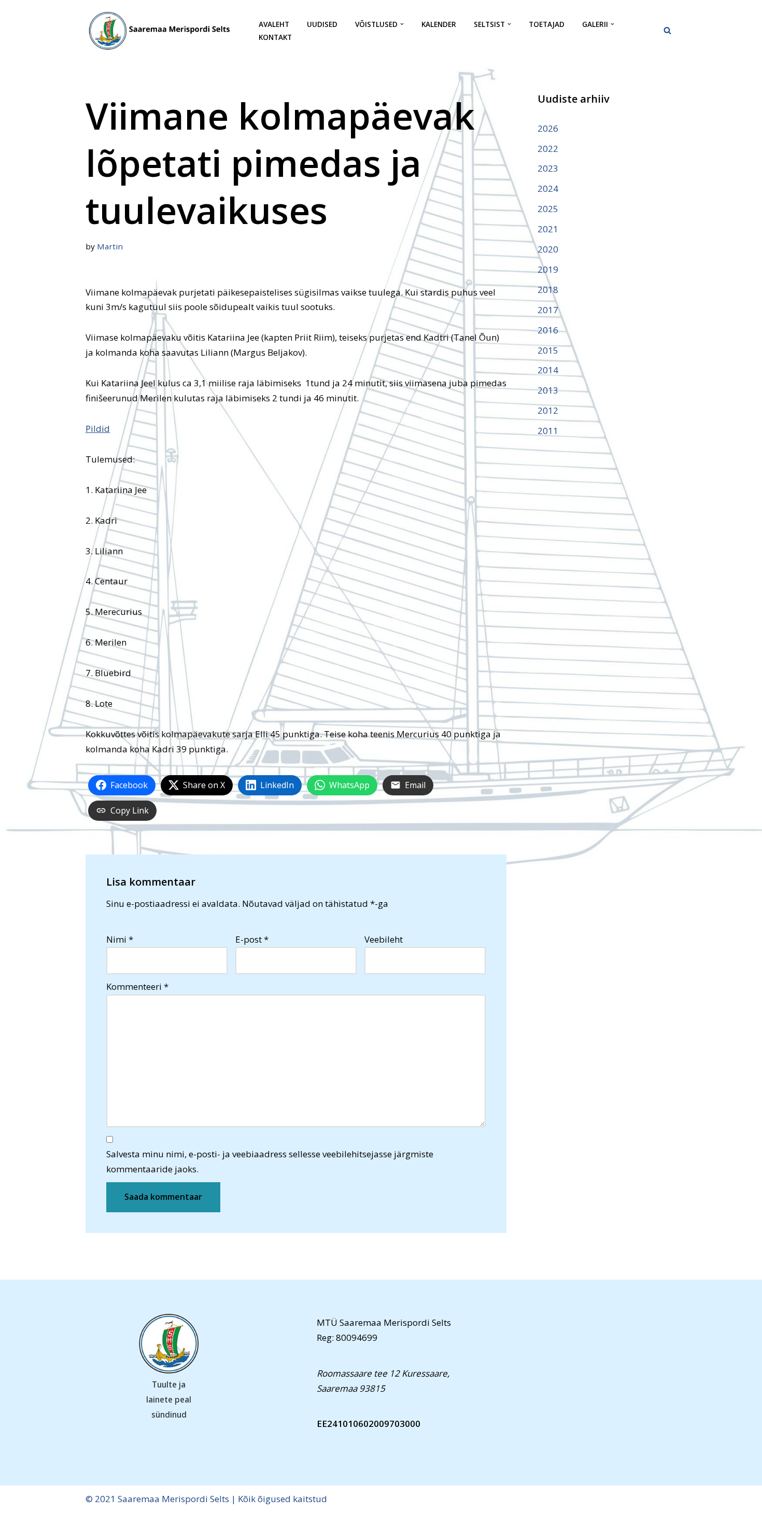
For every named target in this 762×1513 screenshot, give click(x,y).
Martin (110, 246)
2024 (548, 188)
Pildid (98, 429)
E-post (252, 939)
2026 (548, 128)
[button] (402, 24)
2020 (548, 249)
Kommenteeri (137, 986)
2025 (548, 209)
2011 (548, 431)
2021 (548, 229)
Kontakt (275, 37)
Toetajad (547, 24)
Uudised (322, 24)
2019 (548, 269)
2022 (548, 149)
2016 (548, 330)
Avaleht (274, 24)
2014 (548, 370)
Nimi (119, 939)
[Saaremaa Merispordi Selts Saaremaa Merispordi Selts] (163, 30)
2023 (548, 168)
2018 (548, 290)
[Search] (667, 30)
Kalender (438, 24)
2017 (548, 310)
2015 (548, 350)
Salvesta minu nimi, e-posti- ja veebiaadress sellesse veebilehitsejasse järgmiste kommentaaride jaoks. (269, 1161)
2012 (548, 410)
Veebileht (383, 939)
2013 (548, 390)
